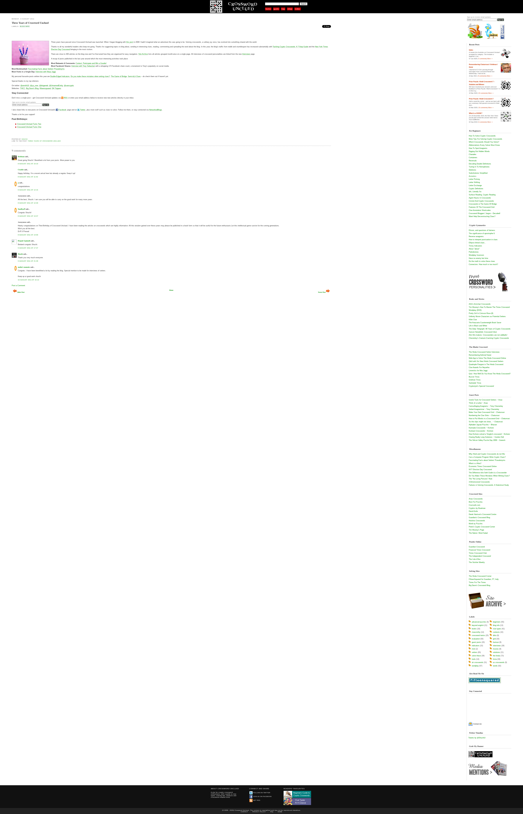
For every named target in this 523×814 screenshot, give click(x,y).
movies (496, 649)
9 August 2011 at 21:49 (28, 261)
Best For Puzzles (476, 502)
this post (129, 42)
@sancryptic (69, 86)
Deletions (472, 170)
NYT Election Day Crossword (480, 469)
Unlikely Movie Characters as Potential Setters (487, 316)
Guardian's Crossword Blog (479, 517)
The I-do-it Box (475, 559)
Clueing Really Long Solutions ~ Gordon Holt (486, 437)
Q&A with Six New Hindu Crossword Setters (486, 361)
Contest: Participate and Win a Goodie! (91, 63)
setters (474, 652)
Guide (276, 9)
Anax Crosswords (476, 499)
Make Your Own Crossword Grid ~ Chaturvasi (487, 412)
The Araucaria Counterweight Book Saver (485, 323)
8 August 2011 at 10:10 (28, 164)
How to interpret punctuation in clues (483, 240)
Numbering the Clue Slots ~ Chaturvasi (484, 415)
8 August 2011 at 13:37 (28, 216)
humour (496, 642)
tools (474, 659)
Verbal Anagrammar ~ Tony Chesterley (484, 409)
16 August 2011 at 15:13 (28, 280)
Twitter (82, 110)
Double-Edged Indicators (60, 76)
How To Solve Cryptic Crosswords (482, 136)
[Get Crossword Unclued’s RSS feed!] (475, 39)
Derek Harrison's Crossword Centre (482, 514)
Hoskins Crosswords (477, 521)
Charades (472, 154)
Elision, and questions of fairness (482, 230)
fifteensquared (45, 88)
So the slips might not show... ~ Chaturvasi (486, 422)
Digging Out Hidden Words (479, 151)
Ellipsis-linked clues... (477, 243)
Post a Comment (18, 285)
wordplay (475, 666)
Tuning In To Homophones (479, 167)
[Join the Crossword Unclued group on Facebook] (502, 39)
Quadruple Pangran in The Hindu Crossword (486, 364)
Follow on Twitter (261, 792)
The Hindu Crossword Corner (480, 576)
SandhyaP (21, 209)
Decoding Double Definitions (480, 164)
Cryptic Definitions (476, 189)
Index (297, 9)
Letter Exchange (475, 185)
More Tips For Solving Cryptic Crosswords (485, 139)
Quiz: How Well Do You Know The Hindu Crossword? (489, 374)
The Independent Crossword (480, 556)
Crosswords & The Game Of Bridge (483, 204)
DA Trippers (56, 88)
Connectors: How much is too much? (483, 264)
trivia (495, 659)
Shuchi (25, 139)
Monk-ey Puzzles (476, 524)
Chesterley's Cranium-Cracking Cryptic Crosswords (489, 338)
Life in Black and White (478, 326)
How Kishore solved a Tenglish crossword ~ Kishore (489, 434)
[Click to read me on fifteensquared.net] (484, 683)
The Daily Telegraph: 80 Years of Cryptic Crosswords (489, 329)
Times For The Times (477, 582)
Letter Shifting (474, 182)
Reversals (473, 161)
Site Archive (143, 54)
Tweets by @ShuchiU (476, 738)
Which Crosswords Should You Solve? (484, 142)
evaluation (476, 639)
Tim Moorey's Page (476, 530)
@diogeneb (43, 86)
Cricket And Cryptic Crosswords (481, 201)
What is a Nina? (475, 463)
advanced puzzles (479, 622)
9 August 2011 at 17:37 (28, 248)
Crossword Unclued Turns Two (29, 124)
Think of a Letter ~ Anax (478, 403)
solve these (476, 656)
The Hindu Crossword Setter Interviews (484, 352)
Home (268, 9)
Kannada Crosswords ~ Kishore (481, 428)
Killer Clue (473, 320)
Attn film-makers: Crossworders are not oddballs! (488, 335)
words (495, 666)
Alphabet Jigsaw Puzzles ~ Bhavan (483, 425)
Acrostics (472, 176)
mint (473, 649)
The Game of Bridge (119, 76)
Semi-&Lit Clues (134, 76)
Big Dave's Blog (32, 88)
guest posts (476, 642)
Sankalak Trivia (475, 383)
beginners (497, 622)
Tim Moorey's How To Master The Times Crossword (489, 307)
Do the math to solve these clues (482, 261)
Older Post (21, 292)
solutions (496, 652)
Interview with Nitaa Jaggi (46, 72)
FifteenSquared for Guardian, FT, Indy (484, 579)
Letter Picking (474, 179)
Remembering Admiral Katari (480, 355)
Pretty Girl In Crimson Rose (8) (481, 313)
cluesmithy (476, 632)
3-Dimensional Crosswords (479, 482)
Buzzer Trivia (474, 377)
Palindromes (474, 252)
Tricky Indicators (475, 246)
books (474, 629)
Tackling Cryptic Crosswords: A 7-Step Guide (290, 47)
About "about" (474, 249)
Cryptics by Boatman (477, 508)
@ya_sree (34, 86)
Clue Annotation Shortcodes (480, 210)
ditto (494, 635)
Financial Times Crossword (479, 550)
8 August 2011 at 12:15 (28, 190)
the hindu (496, 656)
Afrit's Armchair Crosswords (480, 304)
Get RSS (256, 800)
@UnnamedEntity (56, 86)
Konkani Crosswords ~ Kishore (481, 431)
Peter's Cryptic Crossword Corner (482, 527)
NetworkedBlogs (155, 110)
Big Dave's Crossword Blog (479, 585)
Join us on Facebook (262, 796)
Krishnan (21, 156)
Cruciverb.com (474, 505)
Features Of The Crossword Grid (481, 207)
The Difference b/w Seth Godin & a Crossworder (488, 473)
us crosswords (498, 662)
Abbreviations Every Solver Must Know (484, 145)
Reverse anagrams (476, 236)
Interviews (246, 54)
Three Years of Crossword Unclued (30, 23)
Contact (244, 812)
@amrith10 (24, 86)
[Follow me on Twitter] (492, 39)
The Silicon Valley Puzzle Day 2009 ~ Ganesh (487, 440)
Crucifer (21, 169)
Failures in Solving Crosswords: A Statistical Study (489, 485)
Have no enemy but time (478, 258)
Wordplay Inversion (476, 255)
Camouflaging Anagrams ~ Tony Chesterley (486, 406)
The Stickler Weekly (477, 562)
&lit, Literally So (475, 192)
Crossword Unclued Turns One (29, 127)
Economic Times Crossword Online (483, 466)
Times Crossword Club (478, 553)
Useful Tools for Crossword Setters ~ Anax (485, 400)
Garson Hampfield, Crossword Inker (483, 332)
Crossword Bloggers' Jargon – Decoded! (484, 213)
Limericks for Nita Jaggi (478, 371)
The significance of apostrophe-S (482, 233)
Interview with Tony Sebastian (83, 66)
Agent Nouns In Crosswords (480, 198)
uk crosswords (477, 662)
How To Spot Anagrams (478, 148)
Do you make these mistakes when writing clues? (90, 76)
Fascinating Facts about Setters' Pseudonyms (46, 69)
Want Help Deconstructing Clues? (482, 216)
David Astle (473, 511)
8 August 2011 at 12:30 (28, 203)
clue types (497, 629)
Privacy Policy (259, 812)
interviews (497, 646)
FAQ (283, 9)
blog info (25, 26)
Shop (290, 9)
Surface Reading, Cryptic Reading (482, 195)
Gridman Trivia (474, 380)
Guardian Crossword (477, 547)
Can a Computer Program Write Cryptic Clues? (487, 457)
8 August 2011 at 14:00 (28, 235)
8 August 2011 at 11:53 (28, 177)
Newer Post (322, 292)
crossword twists (478, 635)
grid (494, 639)
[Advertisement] (43, 34)
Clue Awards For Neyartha (479, 367)
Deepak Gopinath (24, 241)
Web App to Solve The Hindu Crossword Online (487, 358)
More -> (489, 58)
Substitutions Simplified (478, 173)
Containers (473, 157)
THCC (22, 88)
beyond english (478, 625)
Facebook (62, 110)
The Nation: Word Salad (478, 533)
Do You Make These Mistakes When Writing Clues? (489, 476)
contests (496, 632)
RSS (66, 98)
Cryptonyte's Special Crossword (481, 386)
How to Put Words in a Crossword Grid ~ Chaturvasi (489, 418)
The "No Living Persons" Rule (480, 479)
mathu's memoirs (24, 267)
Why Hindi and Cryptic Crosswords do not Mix (487, 454)
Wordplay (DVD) (475, 310)
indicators (475, 646)
